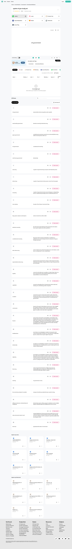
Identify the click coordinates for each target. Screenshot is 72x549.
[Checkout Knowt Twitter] (65, 538)
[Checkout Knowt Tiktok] (56, 538)
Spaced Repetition (45, 69)
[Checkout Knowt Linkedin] (69, 538)
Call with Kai (55, 69)
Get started (68, 1)
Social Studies (17, 4)
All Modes (15, 69)
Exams (12, 1)
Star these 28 (57, 102)
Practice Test (28, 69)
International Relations (31, 4)
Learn (21, 69)
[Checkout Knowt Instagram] (59, 538)
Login (63, 1)
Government (23, 4)
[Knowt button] (58, 10)
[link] (19, 442)
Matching (36, 69)
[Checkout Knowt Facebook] (62, 538)
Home (5, 1)
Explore (8, 1)
